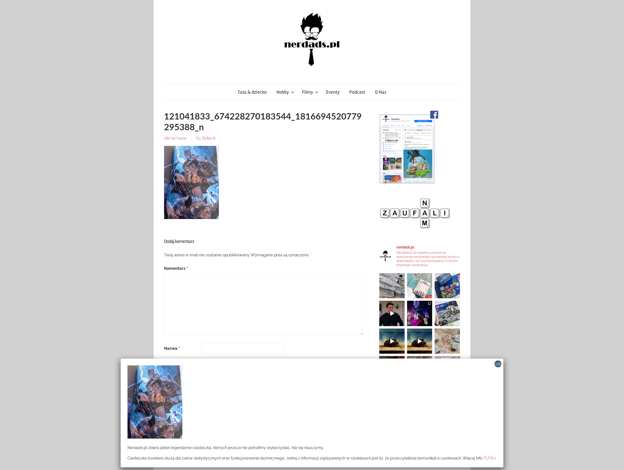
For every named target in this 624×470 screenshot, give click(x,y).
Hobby (282, 92)
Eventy (333, 92)
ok (498, 364)
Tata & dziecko (252, 92)
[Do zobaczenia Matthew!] (392, 313)
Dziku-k (208, 138)
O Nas (380, 92)
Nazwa (172, 348)
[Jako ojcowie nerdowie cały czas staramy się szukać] (447, 341)
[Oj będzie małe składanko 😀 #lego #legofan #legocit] (447, 313)
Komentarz (176, 268)
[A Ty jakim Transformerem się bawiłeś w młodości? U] (392, 341)
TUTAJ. (490, 458)
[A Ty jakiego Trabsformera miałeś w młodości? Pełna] (419, 341)
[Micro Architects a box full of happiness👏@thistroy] (447, 286)
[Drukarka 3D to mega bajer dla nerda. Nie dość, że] (392, 286)
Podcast (357, 92)
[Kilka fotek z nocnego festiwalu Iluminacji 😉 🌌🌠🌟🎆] (419, 313)
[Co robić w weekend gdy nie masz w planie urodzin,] (419, 286)
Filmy (307, 92)
